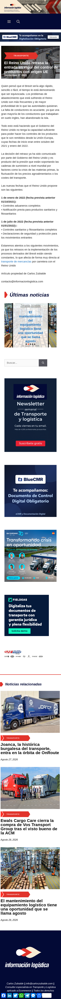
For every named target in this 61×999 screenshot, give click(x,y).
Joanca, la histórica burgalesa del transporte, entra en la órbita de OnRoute (30, 748)
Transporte (21, 56)
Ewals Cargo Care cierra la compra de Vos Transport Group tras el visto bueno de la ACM (29, 826)
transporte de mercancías (16, 261)
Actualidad (35, 313)
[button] (26, 344)
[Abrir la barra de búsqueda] (18, 21)
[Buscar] (43, 362)
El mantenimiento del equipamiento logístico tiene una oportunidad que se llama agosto (29, 907)
